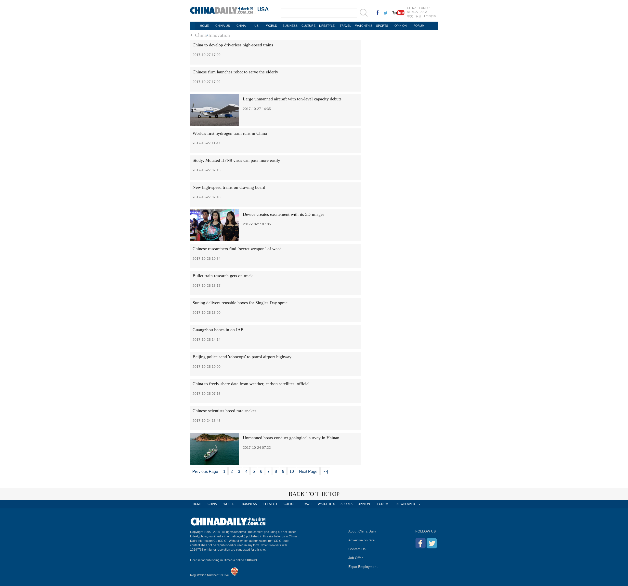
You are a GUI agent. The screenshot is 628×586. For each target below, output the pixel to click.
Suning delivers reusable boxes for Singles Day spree (240, 302)
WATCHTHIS (363, 25)
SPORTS (382, 25)
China (201, 35)
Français (430, 16)
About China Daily (362, 531)
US (256, 25)
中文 (410, 16)
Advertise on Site (361, 540)
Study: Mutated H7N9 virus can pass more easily (236, 160)
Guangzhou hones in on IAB (218, 329)
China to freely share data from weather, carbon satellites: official (251, 383)
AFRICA (412, 12)
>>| (325, 471)
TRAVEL (345, 25)
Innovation (219, 35)
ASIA (423, 12)
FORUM (419, 25)
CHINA (411, 8)
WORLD (271, 25)
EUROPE (425, 8)
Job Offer (355, 558)
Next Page (308, 471)
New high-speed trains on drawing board (229, 187)
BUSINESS (290, 25)
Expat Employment (363, 567)
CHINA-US (222, 25)
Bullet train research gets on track (223, 275)
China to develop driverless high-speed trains (233, 44)
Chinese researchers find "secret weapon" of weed (237, 248)
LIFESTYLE (327, 25)
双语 (418, 16)
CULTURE (308, 25)
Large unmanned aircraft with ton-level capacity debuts (292, 98)
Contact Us (357, 549)
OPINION (400, 25)
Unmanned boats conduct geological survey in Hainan (291, 437)
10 (291, 471)
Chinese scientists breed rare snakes (224, 410)
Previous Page (205, 471)
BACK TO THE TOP (314, 494)
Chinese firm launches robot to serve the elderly (235, 71)
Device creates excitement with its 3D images (283, 214)
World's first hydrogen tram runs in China (230, 133)
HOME (204, 25)
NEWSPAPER (405, 504)
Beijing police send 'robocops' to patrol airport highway (242, 356)
